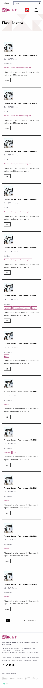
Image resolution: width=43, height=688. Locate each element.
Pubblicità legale (17, 661)
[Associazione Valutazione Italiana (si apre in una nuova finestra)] (12, 679)
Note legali (27, 661)
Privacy (35, 661)
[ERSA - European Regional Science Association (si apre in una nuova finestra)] (27, 679)
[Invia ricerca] (39, 3)
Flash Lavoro (8, 64)
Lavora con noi (6, 658)
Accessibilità (6, 661)
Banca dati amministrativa (30, 658)
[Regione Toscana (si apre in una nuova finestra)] (27, 10)
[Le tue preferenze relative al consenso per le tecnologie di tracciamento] (4, 684)
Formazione (17, 658)
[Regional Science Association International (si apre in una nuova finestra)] (20, 679)
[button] (7, 3)
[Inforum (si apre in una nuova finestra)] (5, 679)
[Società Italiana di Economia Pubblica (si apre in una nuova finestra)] (35, 679)
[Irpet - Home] (9, 10)
